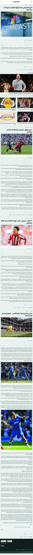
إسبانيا (15, 307)
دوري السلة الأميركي (25, 69)
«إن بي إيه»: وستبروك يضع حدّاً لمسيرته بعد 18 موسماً (25, 123)
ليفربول (14, 214)
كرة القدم (23, 214)
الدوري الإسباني (19, 307)
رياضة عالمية (26, 5)
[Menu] (31, 1)
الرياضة (31, 5)
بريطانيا (10, 214)
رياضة (21, 69)
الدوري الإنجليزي (19, 214)
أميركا (18, 69)
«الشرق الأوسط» (26, 40)
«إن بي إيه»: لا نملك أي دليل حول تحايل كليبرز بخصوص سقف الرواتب (21, 93)
